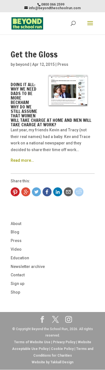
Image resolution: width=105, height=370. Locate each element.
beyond (22, 64)
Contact (18, 275)
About (16, 223)
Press (62, 64)
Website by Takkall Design (52, 362)
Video (16, 249)
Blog (15, 232)
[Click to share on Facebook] (47, 191)
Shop (15, 292)
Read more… (22, 160)
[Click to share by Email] (68, 191)
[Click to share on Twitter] (36, 191)
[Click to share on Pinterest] (15, 191)
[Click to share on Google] (25, 191)
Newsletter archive (28, 266)
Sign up (17, 283)
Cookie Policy (62, 349)
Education (20, 258)
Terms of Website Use (32, 342)
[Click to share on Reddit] (78, 191)
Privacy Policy (64, 342)
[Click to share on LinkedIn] (57, 191)
